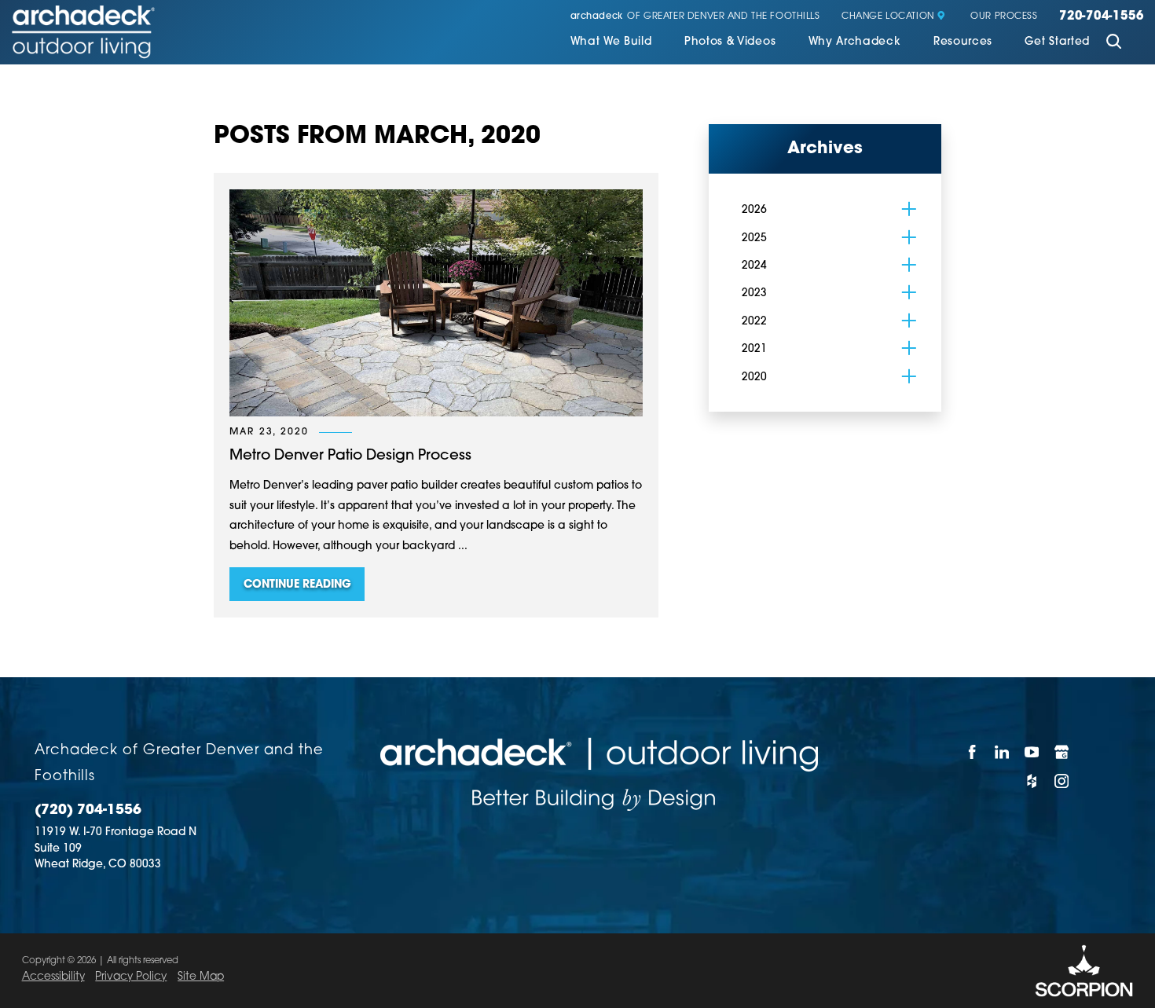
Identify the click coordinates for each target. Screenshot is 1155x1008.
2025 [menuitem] (754, 238)
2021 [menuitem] (754, 349)
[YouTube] (1032, 752)
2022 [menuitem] (754, 322)
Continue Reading (297, 585)
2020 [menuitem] (754, 377)
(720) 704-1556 (88, 810)
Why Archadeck (854, 42)
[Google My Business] (1062, 752)
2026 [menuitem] (754, 210)
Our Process (1003, 17)
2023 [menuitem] (754, 293)
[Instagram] (1062, 780)
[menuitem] (611, 43)
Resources (962, 42)
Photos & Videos (730, 42)
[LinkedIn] (1003, 752)
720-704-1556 (1101, 17)
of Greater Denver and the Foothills (695, 17)
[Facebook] (973, 752)
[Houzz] (1032, 780)
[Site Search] (1114, 43)
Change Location (888, 17)
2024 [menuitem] (754, 266)
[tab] (909, 209)
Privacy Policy (131, 977)
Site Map (201, 977)
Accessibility (53, 977)
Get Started (1057, 42)
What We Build (611, 42)
